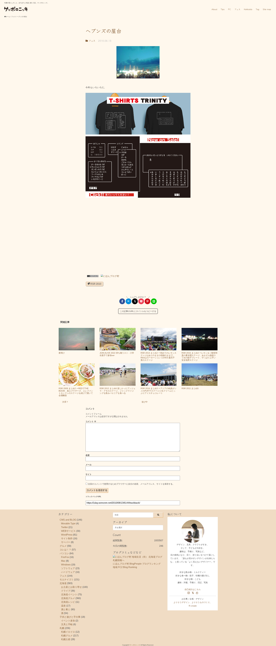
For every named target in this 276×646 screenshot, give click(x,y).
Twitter (64, 527)
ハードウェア (68, 572)
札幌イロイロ (68, 632)
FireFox (65, 557)
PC (229, 9)
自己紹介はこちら (193, 589)
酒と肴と (65, 609)
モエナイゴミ (66, 579)
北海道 (63, 583)
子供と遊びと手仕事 (70, 617)
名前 (88, 455)
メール (89, 465)
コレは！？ (65, 549)
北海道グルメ (68, 598)
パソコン (64, 553)
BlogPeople (136, 564)
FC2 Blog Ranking (127, 567)
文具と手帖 (67, 624)
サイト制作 (67, 538)
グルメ (63, 546)
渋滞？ (65, 402)
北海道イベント (69, 594)
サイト (89, 474)
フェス (237, 9)
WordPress (66, 534)
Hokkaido (248, 9)
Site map (267, 9)
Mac (63, 561)
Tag (257, 9)
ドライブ (65, 591)
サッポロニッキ (135, 645)
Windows (66, 564)
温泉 (63, 605)
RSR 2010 (95, 284)
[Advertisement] (138, 237)
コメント (91, 421)
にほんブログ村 (121, 564)
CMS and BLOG (68, 520)
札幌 (62, 628)
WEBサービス (68, 531)
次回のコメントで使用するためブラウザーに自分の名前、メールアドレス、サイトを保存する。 (131, 484)
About (214, 9)
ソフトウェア (68, 568)
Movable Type (68, 523)
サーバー (65, 542)
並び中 (145, 402)
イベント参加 (68, 620)
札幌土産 (65, 639)
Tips (223, 9)
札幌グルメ (67, 635)
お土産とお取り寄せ (71, 587)
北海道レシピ (68, 602)
